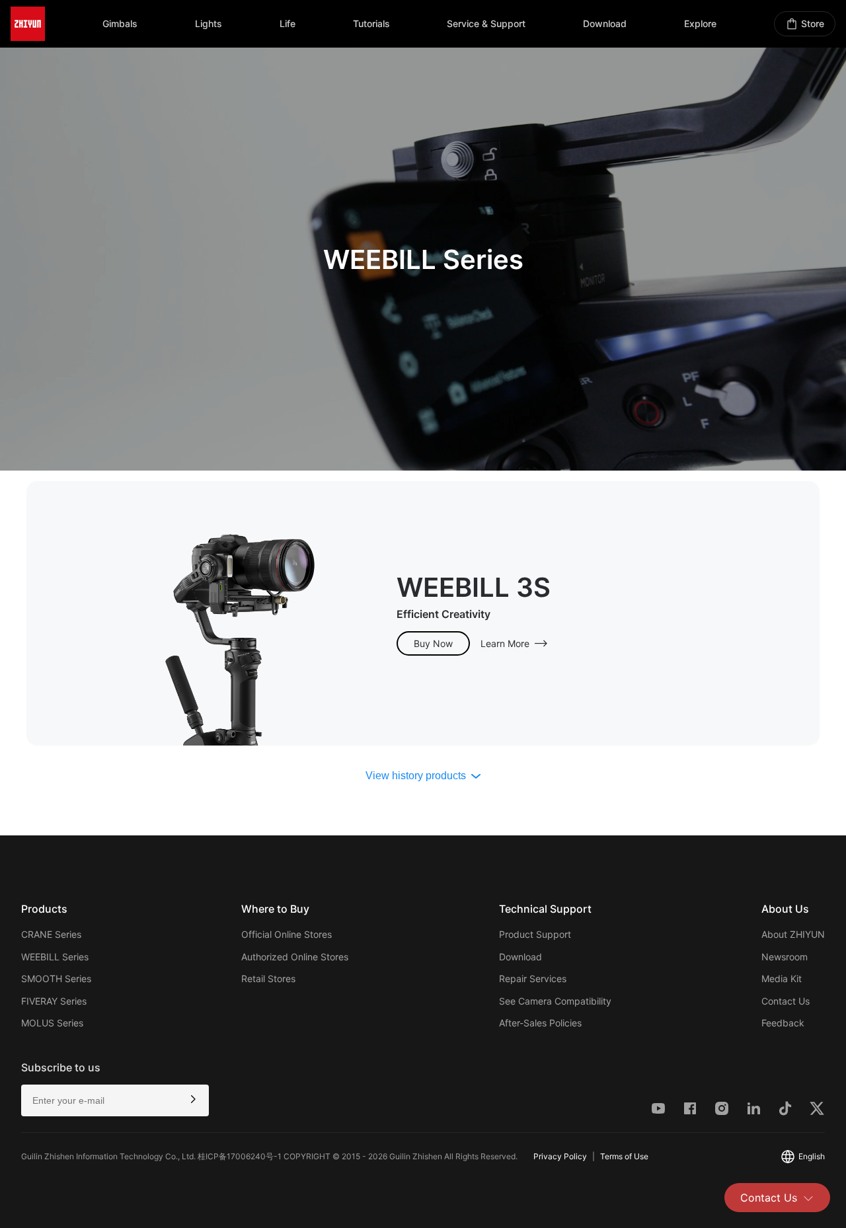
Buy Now (433, 643)
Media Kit (781, 978)
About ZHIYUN (793, 934)
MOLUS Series (52, 1022)
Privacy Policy (560, 1156)
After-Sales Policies (540, 1022)
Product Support (535, 934)
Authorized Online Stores (294, 956)
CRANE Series (51, 934)
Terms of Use (624, 1156)
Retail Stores (268, 978)
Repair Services (532, 978)
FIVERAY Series (54, 1001)
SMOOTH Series (56, 978)
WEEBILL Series (55, 956)
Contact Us (768, 1197)
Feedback (782, 1022)
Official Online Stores (286, 934)
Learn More (505, 643)
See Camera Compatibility (555, 1001)
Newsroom (784, 956)
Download (520, 956)
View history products (415, 775)
